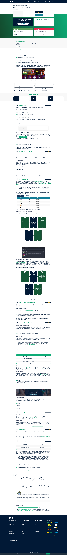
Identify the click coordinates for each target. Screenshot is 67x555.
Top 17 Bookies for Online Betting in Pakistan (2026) (26, 510)
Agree (48, 553)
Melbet (22, 526)
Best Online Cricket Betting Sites (13, 522)
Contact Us (36, 524)
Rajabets (23, 524)
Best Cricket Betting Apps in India (13, 526)
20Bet (22, 522)
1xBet (22, 540)
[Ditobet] (24, 14)
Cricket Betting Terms (11, 524)
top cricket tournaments (30, 367)
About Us (36, 522)
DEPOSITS (20, 195)
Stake (22, 531)
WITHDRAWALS (27, 195)
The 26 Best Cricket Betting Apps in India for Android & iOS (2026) (28, 507)
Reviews (22, 5)
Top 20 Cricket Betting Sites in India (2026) (24, 509)
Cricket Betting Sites (18, 5)
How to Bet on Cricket (11, 533)
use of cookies (43, 553)
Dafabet (23, 538)
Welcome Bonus (11, 531)
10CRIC (23, 533)
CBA (14, 5)
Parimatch (23, 542)
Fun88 (22, 535)
